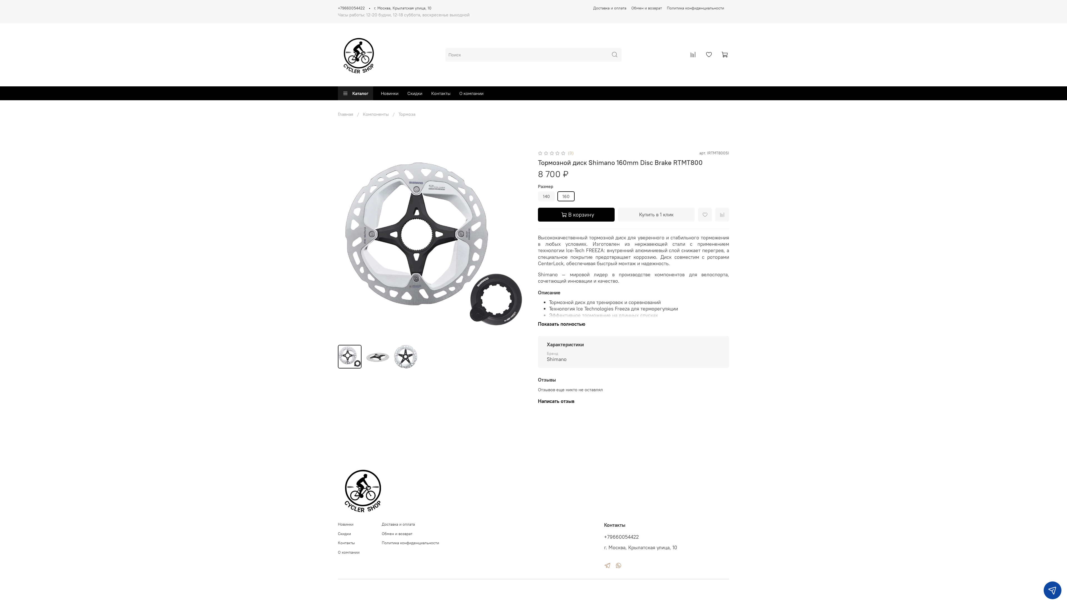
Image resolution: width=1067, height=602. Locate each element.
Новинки (389, 93)
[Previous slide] (346, 245)
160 (566, 196)
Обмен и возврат (646, 8)
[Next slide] (520, 245)
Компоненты (376, 114)
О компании (471, 93)
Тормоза (406, 114)
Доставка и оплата (609, 8)
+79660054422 (351, 8)
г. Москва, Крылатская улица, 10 (403, 8)
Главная (345, 114)
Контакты (440, 93)
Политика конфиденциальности (695, 8)
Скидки (414, 93)
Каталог (360, 93)
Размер (545, 186)
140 (546, 196)
